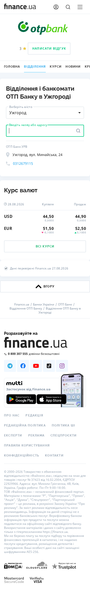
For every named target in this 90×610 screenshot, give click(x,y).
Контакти (54, 455)
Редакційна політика (25, 425)
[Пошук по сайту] (68, 7)
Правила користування (27, 445)
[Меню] (80, 7)
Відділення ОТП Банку (26, 309)
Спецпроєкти (63, 435)
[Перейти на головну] (20, 7)
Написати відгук (49, 48)
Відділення (35, 66)
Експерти (13, 435)
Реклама (36, 435)
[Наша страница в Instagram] (62, 366)
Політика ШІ (63, 425)
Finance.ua (21, 304)
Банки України (43, 304)
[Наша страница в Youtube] (36, 366)
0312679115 (23, 163)
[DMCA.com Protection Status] (13, 565)
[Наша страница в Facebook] (23, 366)
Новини (73, 66)
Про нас (12, 415)
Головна (12, 66)
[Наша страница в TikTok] (49, 366)
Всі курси (45, 246)
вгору (49, 286)
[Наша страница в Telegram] (10, 366)
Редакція (34, 415)
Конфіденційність (21, 455)
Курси (56, 66)
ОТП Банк (65, 304)
